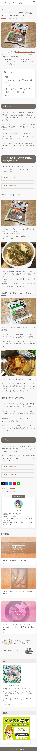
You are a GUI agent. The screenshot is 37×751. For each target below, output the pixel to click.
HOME (5, 9)
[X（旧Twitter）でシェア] (3, 483)
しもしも (19, 510)
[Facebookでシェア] (6, 483)
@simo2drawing (14, 685)
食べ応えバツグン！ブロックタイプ (18, 89)
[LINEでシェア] (18, 483)
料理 (14, 491)
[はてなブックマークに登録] (10, 483)
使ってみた (9, 491)
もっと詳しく (8, 704)
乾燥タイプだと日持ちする (15, 92)
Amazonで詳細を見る (9, 177)
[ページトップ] (33, 747)
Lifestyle (11, 9)
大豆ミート (8, 77)
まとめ (7, 95)
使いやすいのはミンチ (13, 86)
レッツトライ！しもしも (11, 3)
